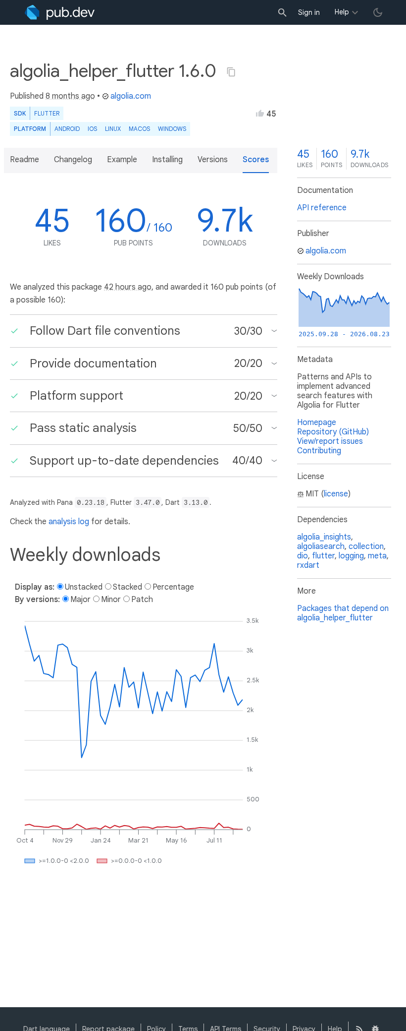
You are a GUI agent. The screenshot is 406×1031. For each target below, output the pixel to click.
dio (302, 556)
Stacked (127, 587)
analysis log (69, 522)
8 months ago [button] (70, 96)
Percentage (173, 587)
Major (80, 600)
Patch (142, 600)
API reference (322, 208)
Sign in (309, 12)
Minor (111, 600)
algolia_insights (324, 537)
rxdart (308, 565)
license (336, 494)
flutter (323, 556)
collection (366, 546)
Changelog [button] (73, 160)
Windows (172, 128)
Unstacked (83, 587)
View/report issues (330, 441)
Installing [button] (167, 160)
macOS (139, 128)
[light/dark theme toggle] (378, 12)
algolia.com (130, 96)
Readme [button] (24, 160)
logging (351, 556)
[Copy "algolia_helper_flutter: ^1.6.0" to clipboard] (231, 72)
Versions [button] (213, 160)
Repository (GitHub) (333, 432)
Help (342, 11)
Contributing (319, 451)
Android (67, 128)
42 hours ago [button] (128, 287)
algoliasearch (321, 546)
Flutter (46, 113)
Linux (113, 128)
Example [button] (122, 160)
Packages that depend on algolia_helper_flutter (343, 613)
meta (377, 556)
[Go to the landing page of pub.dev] (60, 12)
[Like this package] (259, 113)
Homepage (316, 422)
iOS (92, 128)
